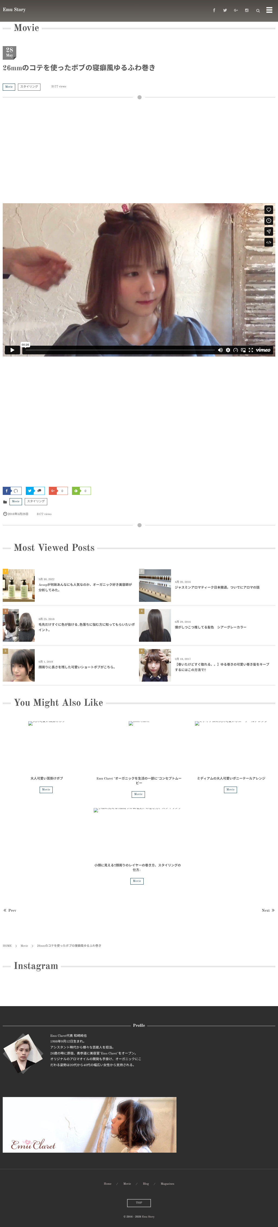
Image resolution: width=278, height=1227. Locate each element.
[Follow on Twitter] (225, 11)
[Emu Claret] (139, 747)
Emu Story (14, 10)
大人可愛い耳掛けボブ (46, 778)
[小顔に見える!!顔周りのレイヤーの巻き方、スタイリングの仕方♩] (138, 833)
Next (266, 911)
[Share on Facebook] (214, 11)
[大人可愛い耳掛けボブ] (47, 747)
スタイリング (29, 86)
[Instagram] (247, 11)
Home (107, 1184)
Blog (146, 1184)
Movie (9, 86)
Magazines (167, 1184)
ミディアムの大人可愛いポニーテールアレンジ (231, 778)
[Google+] (236, 11)
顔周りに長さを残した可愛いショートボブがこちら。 (78, 667)
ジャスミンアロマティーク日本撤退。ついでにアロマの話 (217, 587)
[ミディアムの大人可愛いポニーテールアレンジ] (231, 747)
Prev (12, 911)
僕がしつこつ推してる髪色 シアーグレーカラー (211, 627)
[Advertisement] (139, 154)
